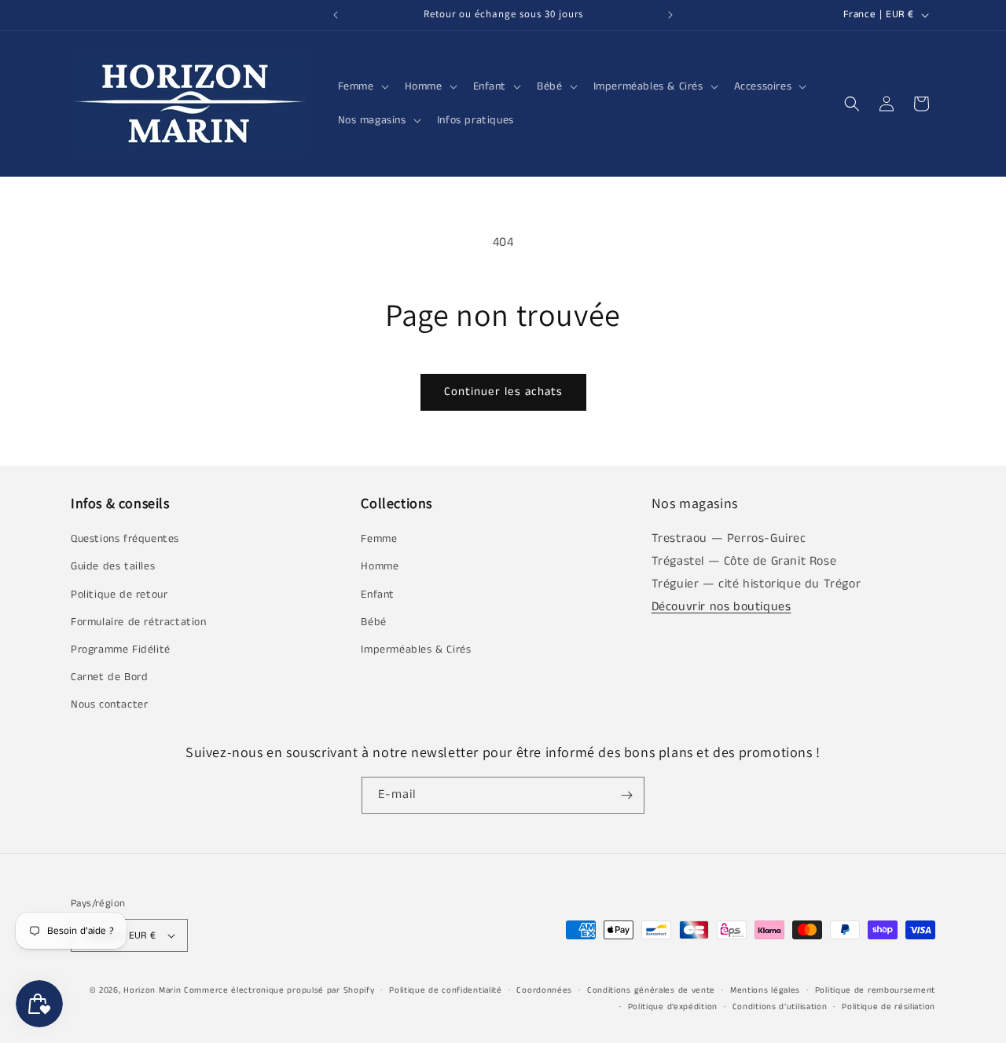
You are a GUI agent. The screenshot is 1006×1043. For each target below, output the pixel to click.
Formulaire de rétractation (139, 622)
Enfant (378, 594)
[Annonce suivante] (670, 15)
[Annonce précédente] (335, 15)
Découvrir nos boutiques (721, 607)
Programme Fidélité (121, 649)
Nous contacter (109, 704)
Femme (379, 539)
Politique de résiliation (888, 1007)
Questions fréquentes (125, 539)
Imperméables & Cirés (416, 649)
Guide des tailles (113, 566)
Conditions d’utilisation (780, 1007)
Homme (379, 566)
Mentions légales (765, 990)
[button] (362, 86)
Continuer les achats (503, 391)
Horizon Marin (152, 990)
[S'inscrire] (626, 795)
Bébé (373, 622)
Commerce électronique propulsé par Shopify (279, 990)
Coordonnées (544, 990)
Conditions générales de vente (651, 990)
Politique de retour (119, 594)
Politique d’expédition (673, 1007)
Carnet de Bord (109, 677)
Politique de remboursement (875, 990)
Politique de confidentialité (445, 990)
